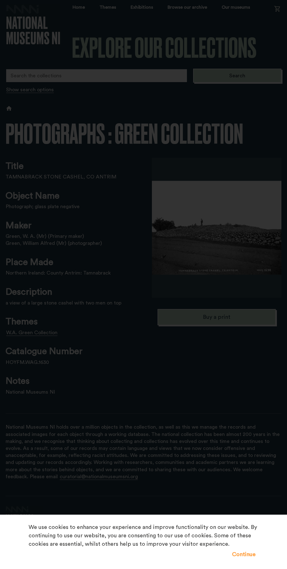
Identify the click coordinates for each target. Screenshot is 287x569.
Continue (244, 554)
